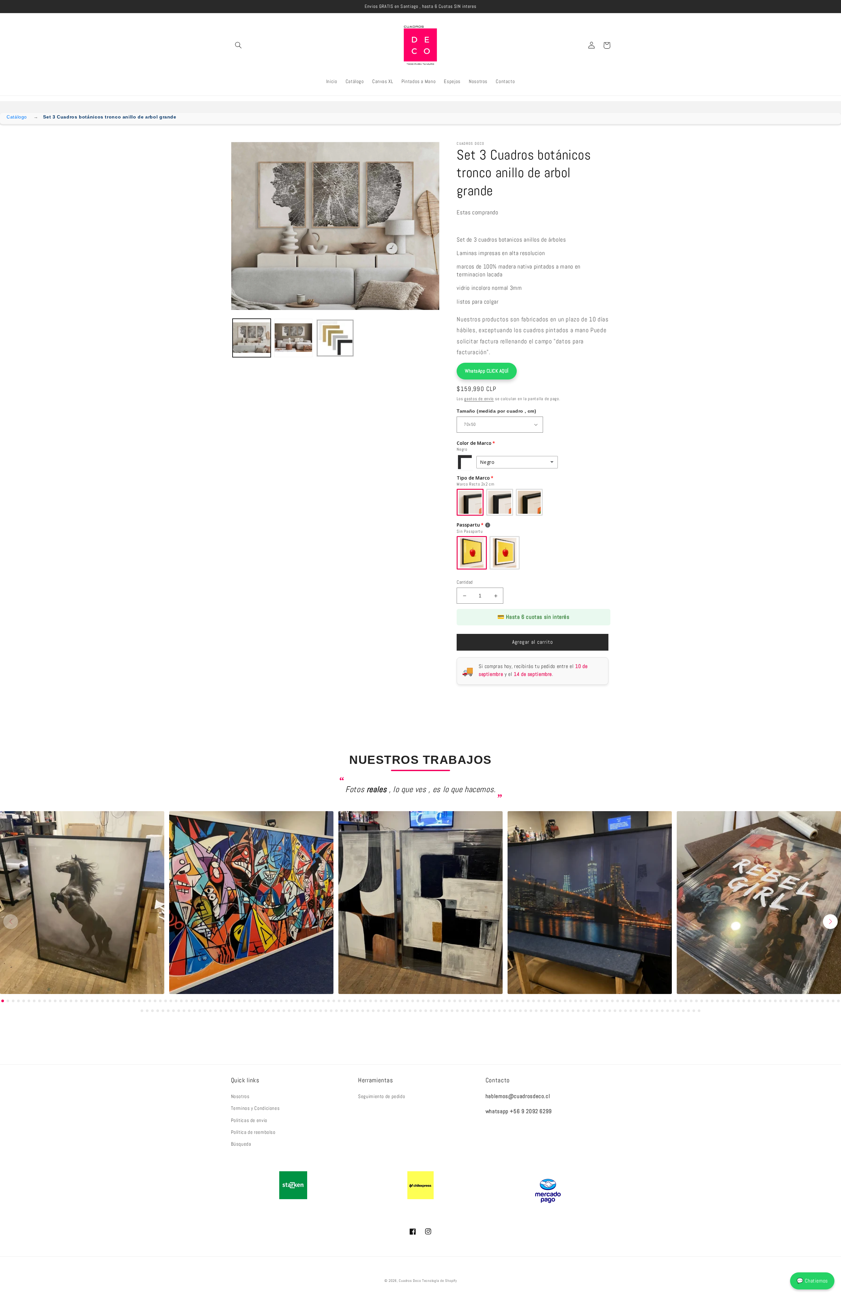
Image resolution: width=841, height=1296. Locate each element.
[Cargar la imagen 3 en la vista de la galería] (335, 338)
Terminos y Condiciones (255, 1108)
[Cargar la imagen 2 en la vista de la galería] (293, 338)
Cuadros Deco (410, 1281)
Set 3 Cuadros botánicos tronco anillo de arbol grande (109, 116)
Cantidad (464, 582)
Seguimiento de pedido (381, 1096)
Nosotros (240, 1096)
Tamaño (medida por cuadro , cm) (496, 411)
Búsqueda (241, 1144)
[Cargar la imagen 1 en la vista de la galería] (252, 338)
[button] (238, 45)
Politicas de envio (249, 1120)
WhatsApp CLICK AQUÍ (487, 371)
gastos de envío (479, 398)
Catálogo (17, 116)
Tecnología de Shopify (439, 1281)
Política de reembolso (253, 1132)
